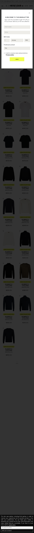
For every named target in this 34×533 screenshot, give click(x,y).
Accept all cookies (7, 528)
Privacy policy (10, 55)
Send (17, 59)
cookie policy (12, 525)
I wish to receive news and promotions (17, 54)
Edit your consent (7, 531)
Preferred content (9, 45)
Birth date (7, 37)
